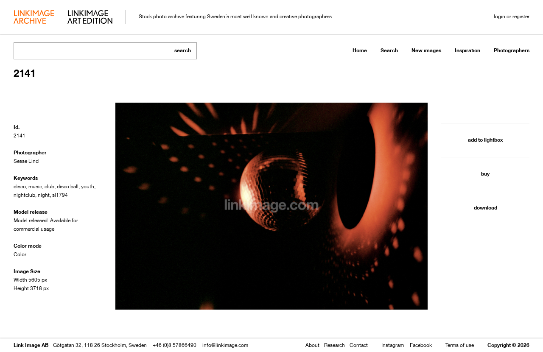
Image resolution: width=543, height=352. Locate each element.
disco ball (67, 186)
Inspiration (467, 50)
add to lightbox (485, 140)
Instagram (392, 345)
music (35, 186)
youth (87, 186)
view (58, 321)
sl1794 (60, 195)
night (44, 195)
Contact (359, 345)
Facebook (421, 345)
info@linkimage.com (225, 345)
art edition (89, 17)
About (312, 345)
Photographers (511, 50)
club (49, 186)
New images (426, 50)
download (485, 207)
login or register (511, 16)
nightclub (24, 195)
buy (485, 173)
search (182, 50)
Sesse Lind (26, 161)
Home (360, 50)
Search (389, 50)
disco (20, 186)
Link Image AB (31, 345)
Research (334, 345)
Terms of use (459, 345)
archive (34, 17)
